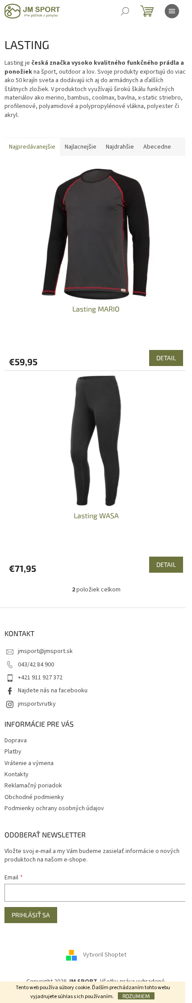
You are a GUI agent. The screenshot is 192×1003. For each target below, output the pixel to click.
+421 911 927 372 (40, 677)
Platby (12, 751)
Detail (166, 358)
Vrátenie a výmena (29, 763)
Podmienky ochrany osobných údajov (54, 808)
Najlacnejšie (80, 146)
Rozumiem (136, 996)
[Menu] (172, 11)
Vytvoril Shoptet (104, 955)
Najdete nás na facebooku (53, 690)
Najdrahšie (120, 146)
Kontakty (16, 774)
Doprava (15, 740)
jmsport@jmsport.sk (45, 651)
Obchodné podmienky (34, 797)
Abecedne (157, 146)
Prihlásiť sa (31, 915)
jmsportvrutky (37, 703)
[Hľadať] (125, 11)
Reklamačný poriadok (33, 785)
